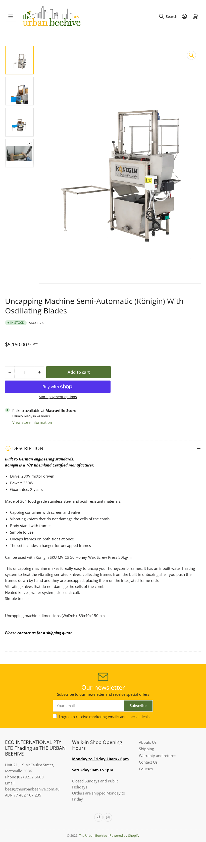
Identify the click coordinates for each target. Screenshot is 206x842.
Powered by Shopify (124, 835)
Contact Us (148, 762)
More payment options (58, 396)
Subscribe (138, 705)
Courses (146, 768)
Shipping (146, 748)
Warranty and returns (157, 755)
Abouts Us (148, 742)
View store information (32, 422)
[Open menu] (10, 16)
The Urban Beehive (93, 835)
